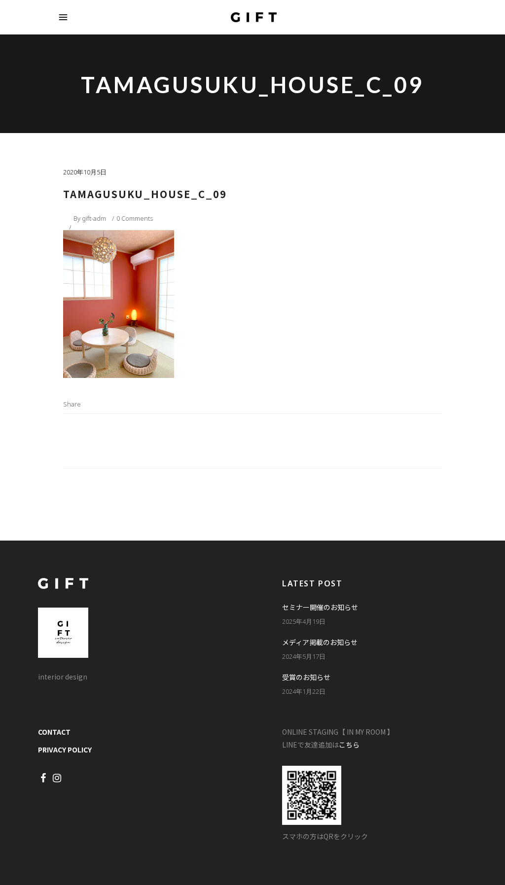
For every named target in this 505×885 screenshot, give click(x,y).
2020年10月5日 (85, 172)
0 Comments (134, 218)
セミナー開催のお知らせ (320, 607)
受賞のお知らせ (306, 677)
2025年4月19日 (303, 621)
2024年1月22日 (303, 691)
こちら (349, 744)
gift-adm (94, 218)
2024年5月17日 (303, 656)
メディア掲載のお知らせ (320, 642)
